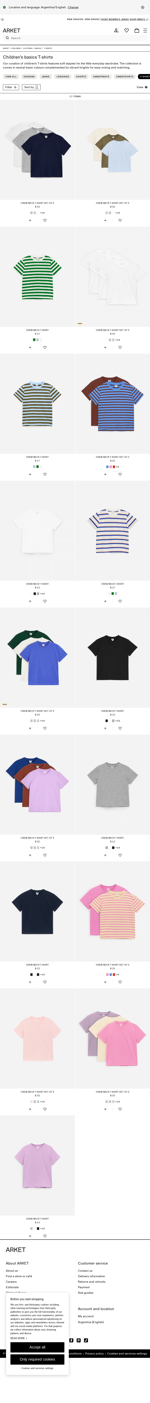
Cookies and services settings (127, 1353)
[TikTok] (86, 1340)
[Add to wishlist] (45, 220)
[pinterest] (78, 1340)
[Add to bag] (30, 220)
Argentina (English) (91, 1322)
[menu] (145, 30)
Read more (18, 1338)
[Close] (142, 7)
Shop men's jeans (126, 19)
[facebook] (71, 1340)
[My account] (116, 30)
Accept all (37, 1347)
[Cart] (137, 30)
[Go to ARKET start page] (11, 30)
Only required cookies (37, 1359)
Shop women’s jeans (99, 19)
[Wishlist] (126, 30)
